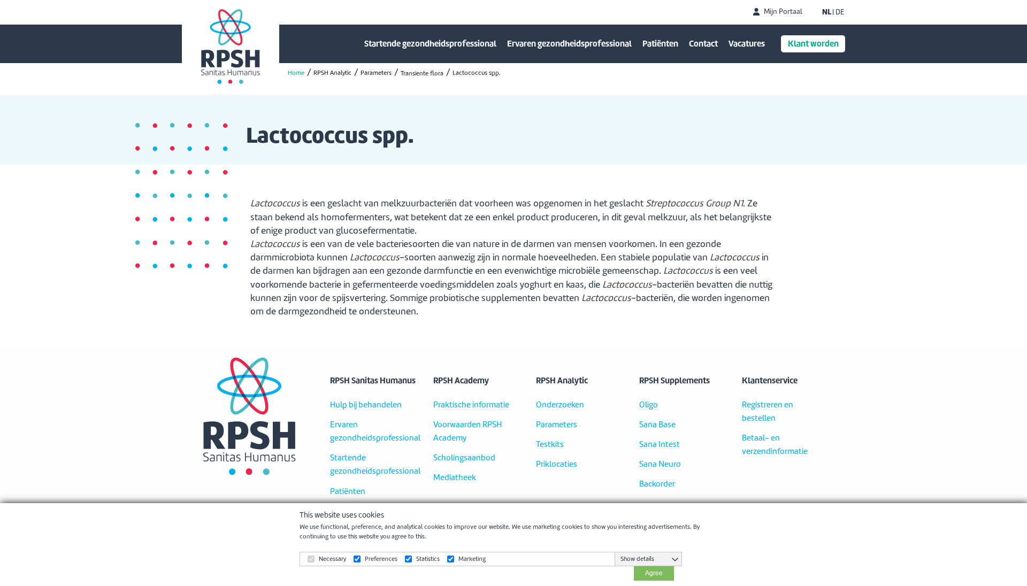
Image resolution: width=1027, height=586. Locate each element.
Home (296, 72)
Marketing (472, 558)
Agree (654, 573)
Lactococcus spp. (477, 72)
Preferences (381, 558)
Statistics (428, 558)
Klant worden (813, 43)
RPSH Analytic (332, 72)
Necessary (332, 558)
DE (840, 12)
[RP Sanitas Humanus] (230, 46)
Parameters (376, 72)
